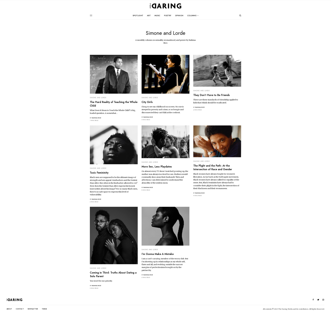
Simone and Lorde (98, 97)
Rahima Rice (96, 118)
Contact (20, 309)
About (9, 309)
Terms (44, 309)
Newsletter (33, 309)
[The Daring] (165, 6)
